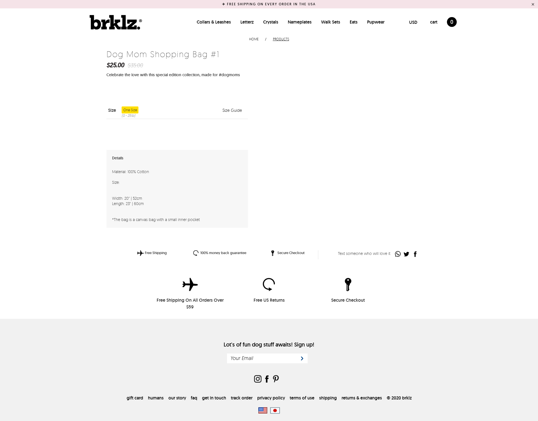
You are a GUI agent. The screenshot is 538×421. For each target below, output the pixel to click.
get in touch (214, 398)
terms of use (302, 398)
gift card (135, 398)
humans (156, 398)
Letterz (247, 22)
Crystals (270, 22)
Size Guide (232, 110)
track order (241, 398)
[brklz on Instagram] (258, 379)
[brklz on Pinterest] (276, 379)
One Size (129, 110)
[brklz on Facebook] (267, 379)
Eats (354, 22)
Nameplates (300, 22)
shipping (328, 398)
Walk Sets (330, 22)
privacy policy (271, 398)
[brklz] (114, 22)
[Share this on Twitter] (406, 254)
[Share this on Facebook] (415, 254)
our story (177, 398)
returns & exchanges (362, 398)
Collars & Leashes (214, 22)
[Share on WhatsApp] (398, 254)
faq (194, 398)
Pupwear (375, 22)
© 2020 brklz (399, 398)
